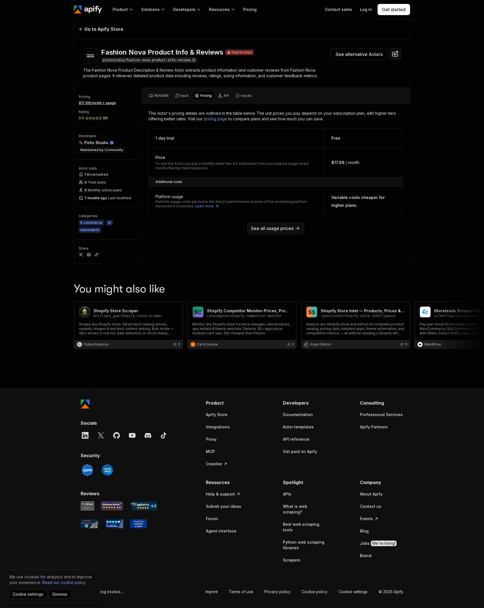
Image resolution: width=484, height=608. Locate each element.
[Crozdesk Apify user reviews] (138, 523)
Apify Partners (374, 426)
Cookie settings (353, 591)
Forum (212, 518)
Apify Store (216, 414)
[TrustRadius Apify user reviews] (114, 523)
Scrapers (291, 560)
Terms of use (241, 591)
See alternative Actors (359, 54)
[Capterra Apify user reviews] (143, 505)
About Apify (371, 494)
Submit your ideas (223, 506)
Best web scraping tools (301, 527)
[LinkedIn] (85, 435)
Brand (365, 555)
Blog (364, 531)
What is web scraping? (295, 509)
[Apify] (88, 9)
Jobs (377, 543)
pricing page (215, 118)
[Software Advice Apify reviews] (112, 505)
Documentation (298, 414)
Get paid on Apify (300, 451)
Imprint (212, 591)
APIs (287, 494)
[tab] (158, 95)
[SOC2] (107, 470)
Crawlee (214, 463)
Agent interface (221, 531)
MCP (210, 451)
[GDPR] (87, 470)
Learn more (204, 206)
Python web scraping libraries (303, 545)
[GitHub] (116, 435)
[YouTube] (132, 435)
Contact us (370, 506)
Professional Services (381, 414)
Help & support (220, 494)
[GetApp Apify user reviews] (87, 505)
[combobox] (395, 54)
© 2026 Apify (391, 591)
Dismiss (60, 594)
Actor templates (298, 426)
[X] (100, 435)
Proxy (211, 439)
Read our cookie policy (64, 582)
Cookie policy (314, 591)
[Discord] (147, 435)
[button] (227, 403)
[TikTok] (163, 435)
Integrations (218, 426)
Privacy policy (277, 591)
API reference (296, 439)
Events (366, 518)
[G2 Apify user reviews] (90, 523)
